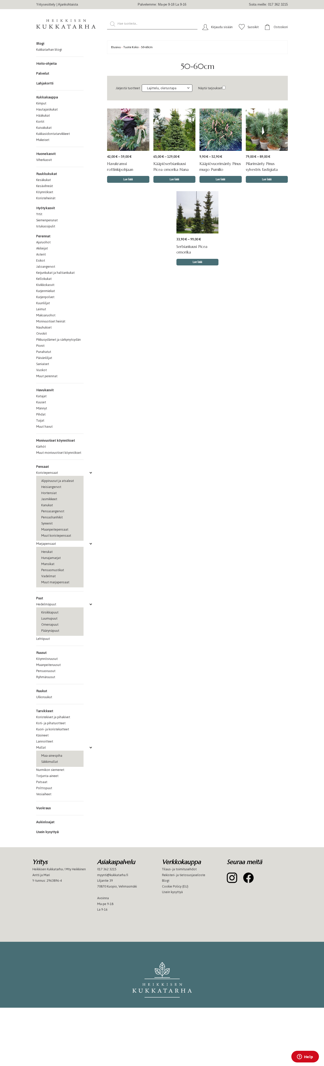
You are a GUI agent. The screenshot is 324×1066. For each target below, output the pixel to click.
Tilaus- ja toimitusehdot (179, 869)
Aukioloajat (45, 822)
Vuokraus (43, 808)
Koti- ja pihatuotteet (51, 723)
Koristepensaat (47, 472)
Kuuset (41, 402)
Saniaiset (42, 364)
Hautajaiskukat (47, 109)
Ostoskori (281, 27)
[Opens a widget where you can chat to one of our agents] (305, 1057)
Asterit (41, 254)
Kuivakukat (44, 127)
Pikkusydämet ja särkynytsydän (58, 339)
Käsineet (42, 735)
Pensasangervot (52, 511)
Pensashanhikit (52, 517)
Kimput (41, 103)
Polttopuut (44, 788)
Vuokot (41, 370)
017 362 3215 (106, 869)
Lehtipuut (43, 639)
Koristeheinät (45, 198)
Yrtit (39, 214)
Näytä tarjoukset (210, 88)
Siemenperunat (47, 220)
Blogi (40, 43)
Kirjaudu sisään (222, 27)
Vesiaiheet (43, 794)
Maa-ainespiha (51, 755)
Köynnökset (44, 192)
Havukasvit (45, 390)
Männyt (41, 408)
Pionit (40, 345)
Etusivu (116, 47)
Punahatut (43, 352)
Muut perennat (46, 376)
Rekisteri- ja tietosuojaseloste (183, 875)
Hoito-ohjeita (46, 63)
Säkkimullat (49, 761)
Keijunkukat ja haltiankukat (55, 272)
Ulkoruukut (44, 697)
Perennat (43, 236)
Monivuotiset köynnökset (55, 440)
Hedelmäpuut (46, 604)
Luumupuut (49, 618)
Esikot (40, 260)
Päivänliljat (44, 358)
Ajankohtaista (68, 4)
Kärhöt (41, 446)
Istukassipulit (45, 226)
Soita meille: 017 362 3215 (268, 4)
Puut (39, 598)
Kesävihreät (44, 186)
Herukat (47, 552)
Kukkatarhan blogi (49, 49)
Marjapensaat (46, 543)
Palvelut (42, 73)
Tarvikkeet (44, 711)
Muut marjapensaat (55, 582)
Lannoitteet (44, 741)
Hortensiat (49, 493)
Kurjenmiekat (45, 291)
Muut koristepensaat (56, 535)
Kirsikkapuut (49, 612)
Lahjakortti (44, 83)
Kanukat (47, 505)
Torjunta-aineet (47, 776)
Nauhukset (44, 327)
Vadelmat (48, 576)
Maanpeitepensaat (54, 529)
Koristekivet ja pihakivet (53, 717)
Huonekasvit (46, 153)
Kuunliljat (43, 303)
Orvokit (41, 333)
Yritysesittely (45, 4)
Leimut (41, 309)
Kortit (40, 121)
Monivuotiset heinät (50, 321)
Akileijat (42, 248)
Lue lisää (128, 179)
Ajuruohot (43, 242)
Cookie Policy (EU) (175, 886)
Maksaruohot (45, 315)
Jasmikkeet (49, 499)
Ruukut (41, 691)
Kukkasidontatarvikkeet (53, 134)
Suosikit (253, 27)
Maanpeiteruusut (48, 665)
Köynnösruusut (47, 659)
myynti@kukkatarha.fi (112, 875)
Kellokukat (44, 279)
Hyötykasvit (45, 208)
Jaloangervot (45, 266)
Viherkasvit (44, 160)
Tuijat (40, 420)
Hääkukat (43, 115)
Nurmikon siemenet (50, 770)
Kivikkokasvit (45, 285)
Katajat (41, 396)
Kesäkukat (43, 180)
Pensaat (42, 466)
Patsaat (41, 782)
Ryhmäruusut (45, 677)
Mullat (41, 747)
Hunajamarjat (51, 558)
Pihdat (41, 414)
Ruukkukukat (46, 173)
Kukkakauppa (47, 97)
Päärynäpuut (50, 630)
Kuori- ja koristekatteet (52, 729)
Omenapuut (49, 624)
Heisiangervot (51, 487)
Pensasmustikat (52, 570)
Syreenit (47, 523)
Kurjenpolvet (45, 297)
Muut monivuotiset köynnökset (58, 452)
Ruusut (41, 652)
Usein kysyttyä (47, 831)
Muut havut (44, 426)
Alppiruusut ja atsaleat (57, 481)
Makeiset (42, 140)
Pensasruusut (45, 671)
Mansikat (47, 564)
